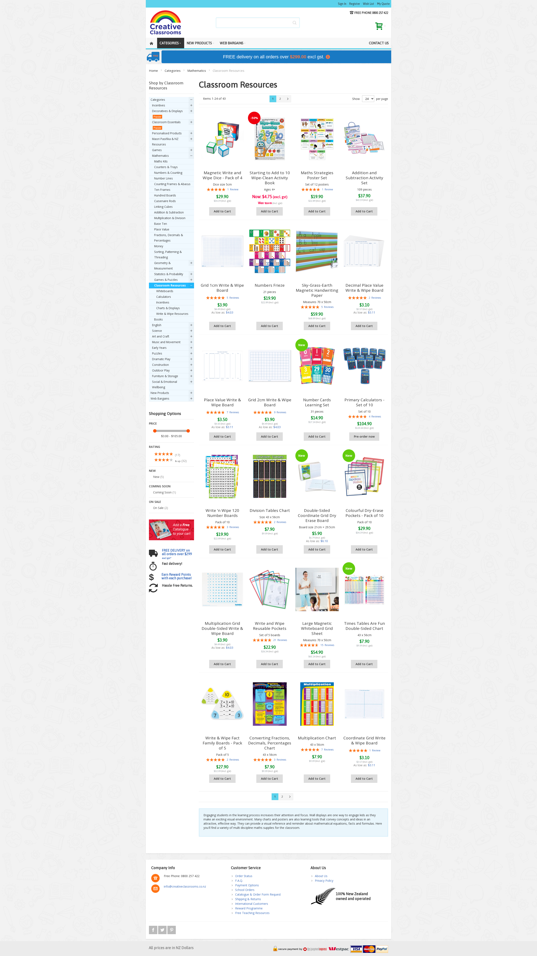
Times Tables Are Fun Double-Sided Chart (364, 626)
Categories (173, 70)
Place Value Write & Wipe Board (222, 402)
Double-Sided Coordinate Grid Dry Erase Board (317, 515)
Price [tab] (153, 423)
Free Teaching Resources (252, 913)
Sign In (342, 3)
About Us (321, 876)
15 (327, 645)
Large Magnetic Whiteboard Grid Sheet (317, 628)
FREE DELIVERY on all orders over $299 (177, 553)
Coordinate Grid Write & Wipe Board (364, 740)
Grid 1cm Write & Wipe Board (222, 287)
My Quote (383, 3)
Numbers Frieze (270, 285)
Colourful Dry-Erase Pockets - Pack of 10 (364, 513)
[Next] (287, 98)
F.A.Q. (239, 881)
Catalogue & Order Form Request (258, 894)
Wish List (368, 3)
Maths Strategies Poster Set (317, 175)
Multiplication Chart (317, 738)
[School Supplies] (165, 22)
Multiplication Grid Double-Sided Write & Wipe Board (222, 628)
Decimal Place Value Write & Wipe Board (364, 287)
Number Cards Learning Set (317, 402)
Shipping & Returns (248, 899)
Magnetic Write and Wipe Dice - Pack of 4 (222, 175)
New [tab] (152, 471)
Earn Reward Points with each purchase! (177, 576)
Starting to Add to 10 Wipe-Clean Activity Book (270, 178)
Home (154, 70)
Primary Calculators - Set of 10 (364, 402)
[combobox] (258, 22)
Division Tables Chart (270, 510)
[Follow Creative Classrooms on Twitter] (162, 929)
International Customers (251, 904)
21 (280, 640)
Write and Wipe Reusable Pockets (269, 626)
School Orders (244, 890)
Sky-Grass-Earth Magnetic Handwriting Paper (317, 290)
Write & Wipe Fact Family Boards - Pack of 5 (222, 743)
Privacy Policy (324, 881)
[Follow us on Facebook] (153, 929)
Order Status (243, 876)
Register (354, 3)
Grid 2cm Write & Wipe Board (269, 402)
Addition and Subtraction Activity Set (364, 178)
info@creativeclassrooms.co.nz (185, 886)
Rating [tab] (154, 447)
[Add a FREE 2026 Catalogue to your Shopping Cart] (171, 521)
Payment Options (247, 885)
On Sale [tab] (155, 502)
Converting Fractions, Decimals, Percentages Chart (269, 743)
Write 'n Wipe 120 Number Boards (222, 513)
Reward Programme (249, 908)
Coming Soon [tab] (160, 486)
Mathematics (197, 70)
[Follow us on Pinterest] (171, 929)
